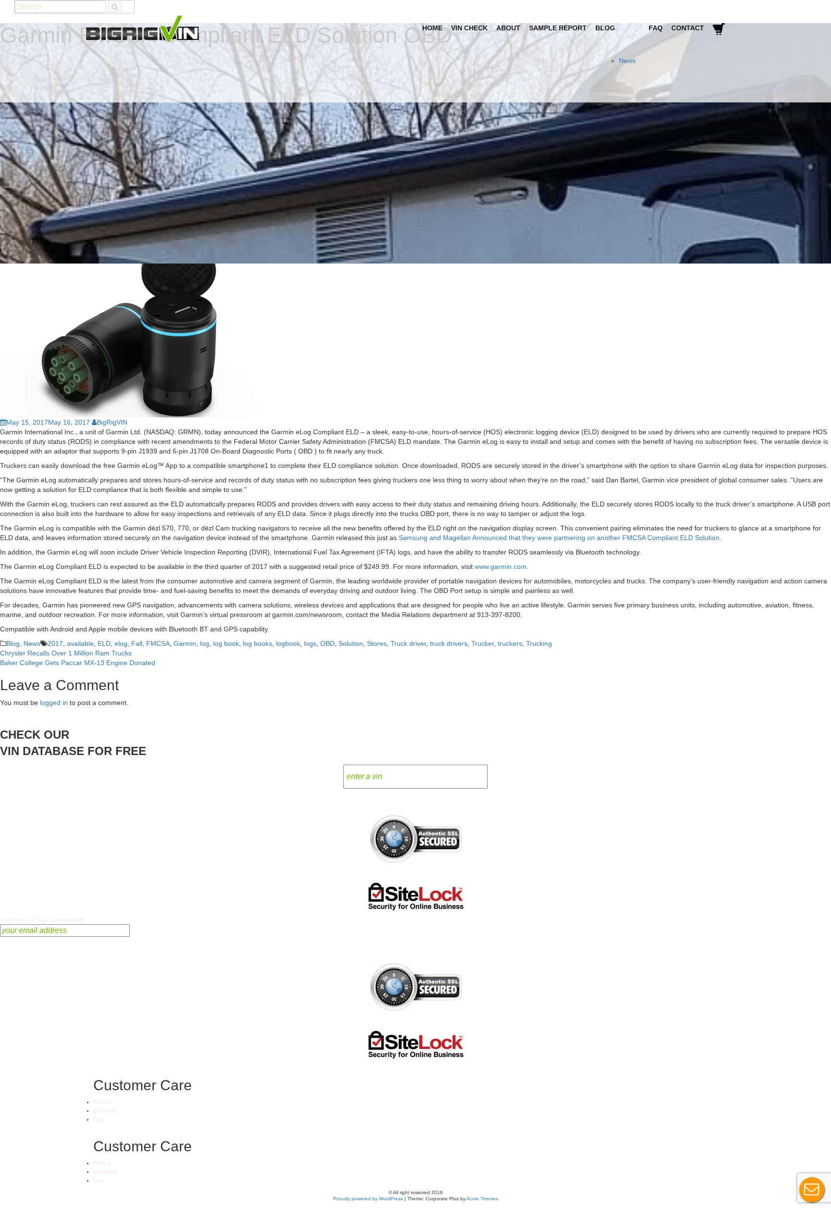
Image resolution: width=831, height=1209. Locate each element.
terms (102, 1102)
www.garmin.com (501, 566)
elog (120, 643)
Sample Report (558, 28)
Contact (687, 28)
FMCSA (158, 643)
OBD (327, 643)
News (627, 60)
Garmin (185, 643)
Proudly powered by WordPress (368, 1198)
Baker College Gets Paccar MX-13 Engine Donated (77, 663)
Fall (136, 643)
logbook (288, 643)
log (204, 643)
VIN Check (469, 28)
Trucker (482, 643)
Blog (605, 28)
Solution (351, 643)
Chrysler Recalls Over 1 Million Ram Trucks (66, 653)
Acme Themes (482, 1198)
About (508, 28)
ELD (104, 643)
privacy (105, 1110)
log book (226, 643)
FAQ (656, 28)
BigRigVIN (112, 422)
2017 (55, 643)
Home (432, 28)
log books (257, 643)
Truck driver (408, 643)
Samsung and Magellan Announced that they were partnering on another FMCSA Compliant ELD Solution (559, 538)
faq (98, 1119)
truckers (510, 643)
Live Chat (812, 1190)
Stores (377, 643)
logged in (54, 702)
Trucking (539, 643)
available (80, 643)
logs (310, 643)
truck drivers (448, 643)
